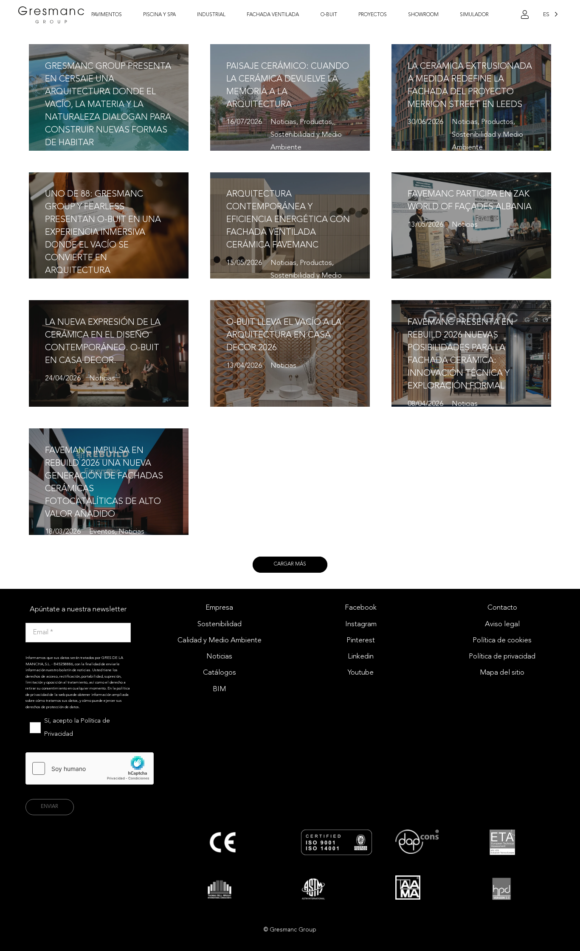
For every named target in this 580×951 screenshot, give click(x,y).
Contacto (502, 607)
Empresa (219, 607)
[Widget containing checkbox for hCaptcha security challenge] (89, 768)
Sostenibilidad (219, 624)
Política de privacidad (502, 656)
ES (546, 14)
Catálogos (219, 672)
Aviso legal (502, 624)
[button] (126, 15)
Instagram (361, 624)
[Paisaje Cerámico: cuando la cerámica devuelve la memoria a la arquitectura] (290, 97)
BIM (219, 689)
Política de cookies (502, 640)
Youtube (361, 672)
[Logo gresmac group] (51, 14)
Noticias (219, 656)
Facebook (361, 607)
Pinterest (360, 640)
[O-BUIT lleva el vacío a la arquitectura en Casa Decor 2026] (290, 353)
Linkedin (361, 656)
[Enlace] (525, 15)
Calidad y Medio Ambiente (219, 640)
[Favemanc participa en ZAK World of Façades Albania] (471, 225)
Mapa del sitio (502, 672)
